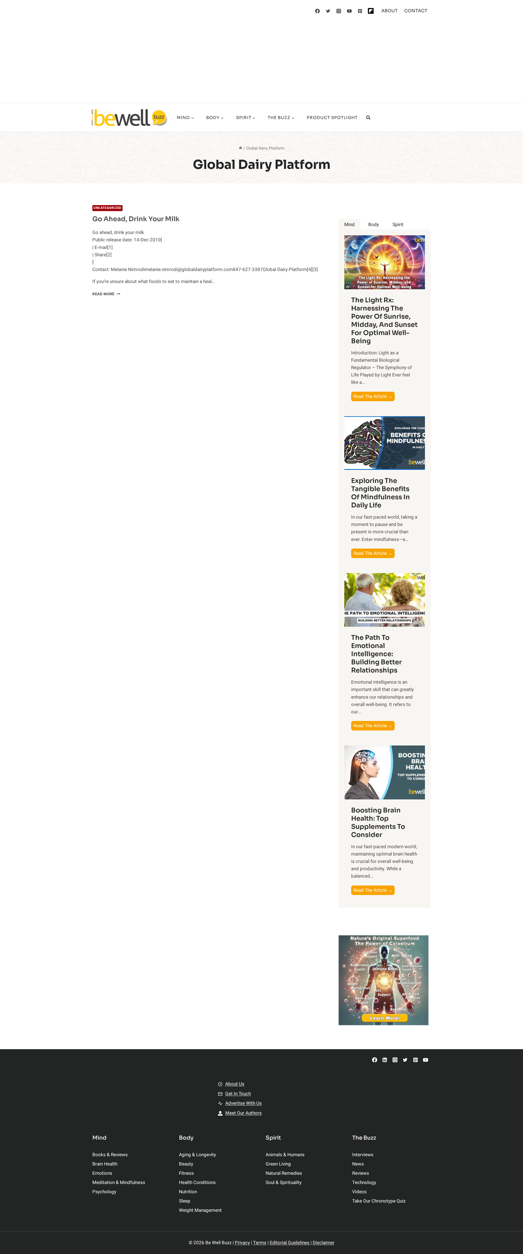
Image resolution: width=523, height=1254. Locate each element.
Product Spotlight (332, 117)
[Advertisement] (261, 63)
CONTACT (415, 11)
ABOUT (389, 11)
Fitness (186, 1173)
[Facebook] (317, 11)
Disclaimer (324, 1242)
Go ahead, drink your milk (136, 219)
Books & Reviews (110, 1154)
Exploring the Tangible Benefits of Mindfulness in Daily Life (380, 493)
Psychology (104, 1191)
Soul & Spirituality (284, 1182)
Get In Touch (238, 1093)
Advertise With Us (243, 1103)
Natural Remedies (284, 1173)
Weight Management (200, 1210)
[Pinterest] (360, 11)
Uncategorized (107, 208)
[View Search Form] (368, 117)
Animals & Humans (285, 1154)
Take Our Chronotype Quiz (379, 1201)
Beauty (186, 1164)
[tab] (349, 224)
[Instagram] (338, 11)
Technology (364, 1182)
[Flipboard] (370, 11)
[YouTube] (349, 11)
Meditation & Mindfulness (118, 1182)
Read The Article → (374, 397)
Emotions (102, 1173)
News (358, 1164)
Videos (359, 1191)
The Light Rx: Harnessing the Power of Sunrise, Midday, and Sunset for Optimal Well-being (384, 320)
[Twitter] (328, 11)
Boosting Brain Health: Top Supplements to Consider (378, 822)
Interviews (362, 1154)
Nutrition (188, 1191)
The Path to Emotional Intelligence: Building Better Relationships (376, 654)
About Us (234, 1083)
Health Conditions (197, 1182)
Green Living (278, 1164)
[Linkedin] (385, 1060)
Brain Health (104, 1164)
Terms (259, 1242)
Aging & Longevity (197, 1154)
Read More (106, 294)
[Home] (240, 148)
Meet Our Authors (243, 1113)
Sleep (184, 1201)
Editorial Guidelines (290, 1242)
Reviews (360, 1173)
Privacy (242, 1242)
